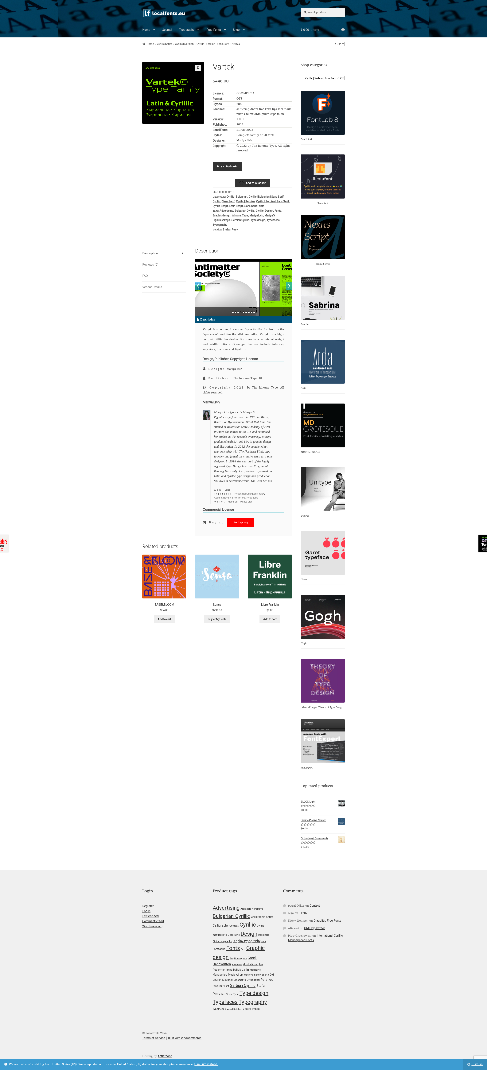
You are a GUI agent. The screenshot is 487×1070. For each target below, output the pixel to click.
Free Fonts (213, 30)
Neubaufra (252, 497)
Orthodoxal (253, 979)
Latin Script (236, 205)
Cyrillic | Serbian (184, 43)
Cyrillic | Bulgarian (237, 196)
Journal (167, 30)
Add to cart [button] (164, 619)
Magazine (255, 969)
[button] (198, 68)
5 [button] (243, 312)
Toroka (241, 497)
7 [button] (249, 312)
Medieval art (235, 974)
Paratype (267, 979)
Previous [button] (198, 286)
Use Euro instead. (206, 1064)
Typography (186, 30)
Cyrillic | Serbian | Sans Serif (213, 43)
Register (148, 906)
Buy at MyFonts (227, 166)
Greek (252, 958)
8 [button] (251, 312)
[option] (243, 287)
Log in (146, 911)
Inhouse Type (240, 215)
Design (269, 210)
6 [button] (246, 312)
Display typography (246, 941)
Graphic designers (238, 958)
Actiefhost (165, 1056)
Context (234, 925)
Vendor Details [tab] (152, 287)
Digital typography (222, 941)
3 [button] (238, 312)
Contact (315, 905)
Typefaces (273, 220)
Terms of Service (153, 1038)
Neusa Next (241, 493)
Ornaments (240, 979)
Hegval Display (256, 493)
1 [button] (233, 312)
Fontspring (240, 522)
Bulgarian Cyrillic (244, 210)
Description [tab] (150, 253)
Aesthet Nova (221, 497)
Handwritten (222, 964)
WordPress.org (152, 926)
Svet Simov (226, 994)
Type (236, 994)
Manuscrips (220, 974)
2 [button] (235, 312)
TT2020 (304, 913)
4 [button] (241, 312)
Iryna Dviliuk (233, 969)
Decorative (234, 934)
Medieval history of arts (256, 974)
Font (263, 941)
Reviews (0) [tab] (150, 264)
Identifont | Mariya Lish (240, 501)
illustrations (250, 964)
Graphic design (221, 215)
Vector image (251, 1009)
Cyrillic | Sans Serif (224, 201)
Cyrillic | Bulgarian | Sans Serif (266, 196)
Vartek (233, 497)
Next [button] (289, 286)
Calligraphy (220, 925)
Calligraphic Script (262, 917)
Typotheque (219, 1008)
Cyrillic (259, 210)
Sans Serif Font (221, 986)
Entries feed (150, 916)
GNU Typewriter (314, 928)
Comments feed (153, 921)
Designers (263, 934)
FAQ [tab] (145, 276)
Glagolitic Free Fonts (327, 920)
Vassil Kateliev (234, 1009)
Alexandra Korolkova (251, 908)
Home (146, 30)
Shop (236, 30)
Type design (258, 220)
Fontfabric (219, 949)
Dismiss (477, 1064)
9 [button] (254, 312)
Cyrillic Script (164, 43)
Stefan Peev (230, 229)
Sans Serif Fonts (254, 205)
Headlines (237, 964)
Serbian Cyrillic (240, 220)
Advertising (226, 210)
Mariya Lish (256, 215)
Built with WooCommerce (184, 1038)
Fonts (278, 210)
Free (243, 949)
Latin (245, 969)
